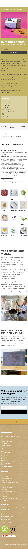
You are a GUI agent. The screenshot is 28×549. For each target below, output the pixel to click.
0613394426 (6, 514)
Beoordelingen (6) (18, 144)
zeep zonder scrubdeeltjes (9, 491)
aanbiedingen (9, 9)
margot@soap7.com (8, 516)
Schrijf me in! (14, 412)
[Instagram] (16, 421)
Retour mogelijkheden (7, 445)
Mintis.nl (24, 544)
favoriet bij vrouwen (7, 476)
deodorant (4, 496)
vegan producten (6, 494)
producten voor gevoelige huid (10, 482)
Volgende (23, 126)
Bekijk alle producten (12, 126)
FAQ (3, 447)
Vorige (4, 126)
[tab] (6, 144)
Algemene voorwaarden (8, 439)
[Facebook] (12, 421)
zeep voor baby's (6, 480)
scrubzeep (4, 489)
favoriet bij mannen (7, 478)
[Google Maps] (1, 519)
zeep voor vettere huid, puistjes (10, 484)
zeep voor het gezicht (7, 485)
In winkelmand (14, 52)
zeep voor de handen (7, 487)
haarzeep (4, 475)
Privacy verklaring (7, 441)
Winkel (3, 9)
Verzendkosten (6, 443)
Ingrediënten (5, 144)
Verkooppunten (6, 448)
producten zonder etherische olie (10, 498)
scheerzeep (5, 493)
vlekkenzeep (5, 500)
